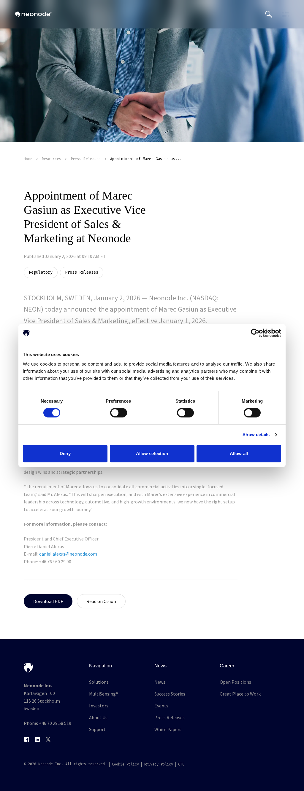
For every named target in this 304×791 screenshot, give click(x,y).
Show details (256, 434)
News (159, 682)
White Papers (167, 729)
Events (161, 706)
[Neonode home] (33, 14)
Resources (51, 159)
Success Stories (169, 694)
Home (28, 159)
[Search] (268, 14)
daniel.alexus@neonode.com (68, 554)
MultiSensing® (103, 694)
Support (97, 729)
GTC (181, 764)
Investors (98, 706)
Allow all (239, 453)
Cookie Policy (125, 764)
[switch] (118, 412)
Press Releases (86, 159)
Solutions (99, 682)
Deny (65, 453)
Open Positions (235, 682)
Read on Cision (101, 601)
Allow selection (152, 453)
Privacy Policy (158, 764)
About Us (98, 717)
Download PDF (48, 601)
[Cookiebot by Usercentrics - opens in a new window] (255, 332)
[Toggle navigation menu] (284, 14)
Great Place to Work (240, 694)
